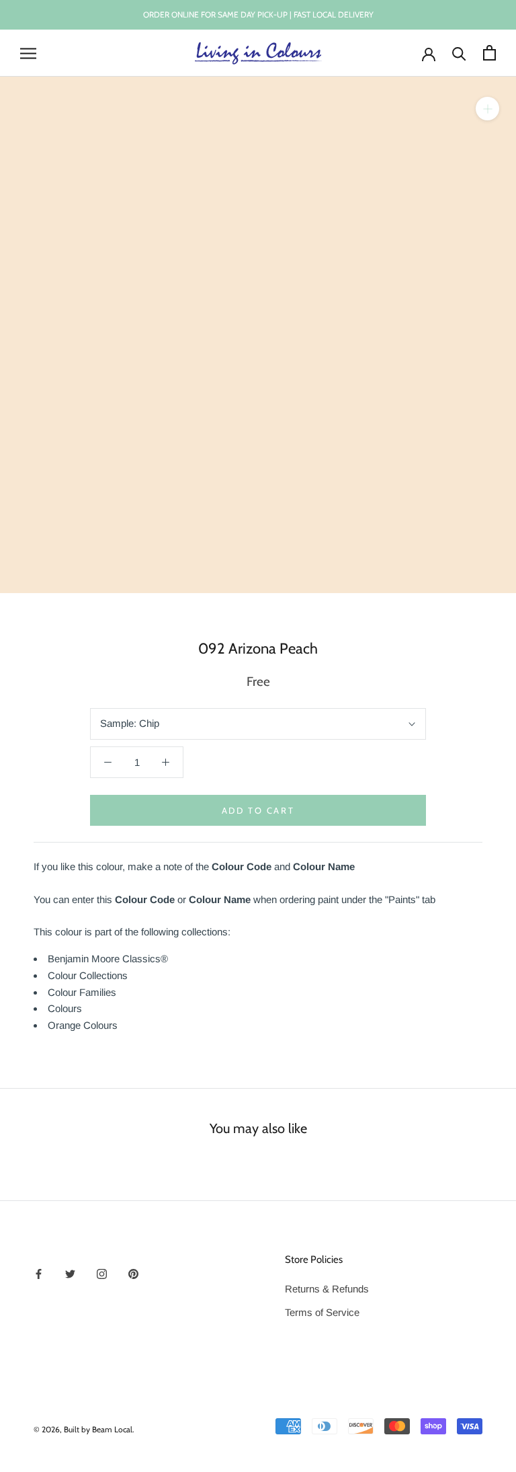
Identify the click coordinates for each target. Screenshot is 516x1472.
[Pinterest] (133, 1273)
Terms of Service (322, 1312)
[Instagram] (102, 1273)
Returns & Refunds (327, 1288)
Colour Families (82, 992)
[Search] (459, 53)
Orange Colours (83, 1025)
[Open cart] (489, 53)
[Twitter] (70, 1273)
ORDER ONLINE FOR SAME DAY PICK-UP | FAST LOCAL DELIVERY (258, 14)
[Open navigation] (28, 53)
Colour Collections (88, 975)
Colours (65, 1008)
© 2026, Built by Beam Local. (84, 1429)
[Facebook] (39, 1273)
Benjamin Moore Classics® (108, 958)
